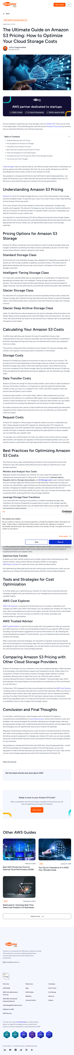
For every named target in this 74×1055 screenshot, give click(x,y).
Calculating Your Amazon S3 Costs (19, 147)
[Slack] (26, 1050)
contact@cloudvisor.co (12, 962)
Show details (63, 536)
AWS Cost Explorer (10, 606)
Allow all (60, 542)
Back (8, 14)
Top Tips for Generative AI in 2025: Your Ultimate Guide (54, 868)
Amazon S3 (50, 124)
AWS (5, 20)
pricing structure (37, 719)
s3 (26, 20)
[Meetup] (32, 1050)
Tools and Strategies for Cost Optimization (21, 153)
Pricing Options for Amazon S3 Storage (20, 143)
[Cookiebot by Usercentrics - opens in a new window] (63, 511)
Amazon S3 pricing (54, 126)
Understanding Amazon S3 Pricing (18, 140)
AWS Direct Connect (11, 564)
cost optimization (19, 20)
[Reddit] (21, 1050)
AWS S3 (10, 20)
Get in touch (59, 5)
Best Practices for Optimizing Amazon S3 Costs (23, 150)
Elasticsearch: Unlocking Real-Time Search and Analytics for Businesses (18, 906)
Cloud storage (8, 167)
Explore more (35, 916)
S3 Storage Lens (45, 480)
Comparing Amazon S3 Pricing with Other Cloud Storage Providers (30, 156)
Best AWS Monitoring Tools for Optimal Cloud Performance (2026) (18, 868)
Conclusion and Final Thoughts (17, 159)
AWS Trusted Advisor (11, 626)
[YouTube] (10, 1050)
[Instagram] (16, 1050)
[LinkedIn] (5, 1050)
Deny (36, 542)
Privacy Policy (7, 1046)
